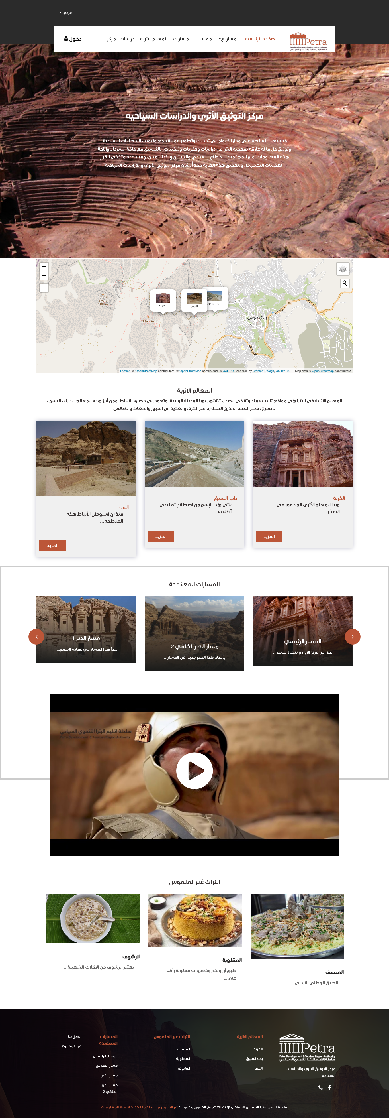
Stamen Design (263, 370)
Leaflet (125, 370)
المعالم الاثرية (153, 39)
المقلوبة (232, 960)
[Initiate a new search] (345, 283)
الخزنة (258, 1049)
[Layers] (343, 269)
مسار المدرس (302, 646)
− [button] (44, 275)
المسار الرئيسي (194, 641)
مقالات (204, 39)
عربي (67, 12)
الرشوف (131, 957)
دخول (75, 39)
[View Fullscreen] (44, 288)
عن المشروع (71, 1046)
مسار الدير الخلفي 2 (86, 646)
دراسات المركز (120, 39)
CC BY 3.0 (283, 370)
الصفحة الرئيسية (261, 39)
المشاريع (230, 39)
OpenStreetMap (146, 370)
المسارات (182, 39)
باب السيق (254, 1058)
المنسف (334, 972)
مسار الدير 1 (108, 1075)
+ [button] (44, 266)
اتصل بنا (74, 1036)
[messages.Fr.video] (194, 774)
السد (259, 1068)
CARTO (228, 370)
